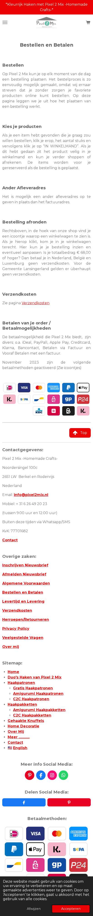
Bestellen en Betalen (22, 592)
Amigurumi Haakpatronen (38, 693)
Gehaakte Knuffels (26, 721)
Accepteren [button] (71, 909)
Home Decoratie (23, 726)
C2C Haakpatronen (31, 699)
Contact (10, 540)
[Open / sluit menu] (5, 22)
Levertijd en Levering (23, 601)
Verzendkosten (35, 303)
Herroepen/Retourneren (25, 619)
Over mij (10, 647)
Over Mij (16, 731)
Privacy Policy (15, 628)
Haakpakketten (22, 704)
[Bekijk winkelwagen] (88, 22)
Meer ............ (19, 737)
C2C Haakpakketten (32, 715)
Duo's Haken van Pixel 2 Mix (34, 677)
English (20, 748)
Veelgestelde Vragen (22, 637)
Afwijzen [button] (34, 909)
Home (13, 672)
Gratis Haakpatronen (33, 688)
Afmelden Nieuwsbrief (24, 574)
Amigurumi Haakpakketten (39, 710)
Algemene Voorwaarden (26, 583)
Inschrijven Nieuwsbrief (25, 565)
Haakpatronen (21, 683)
